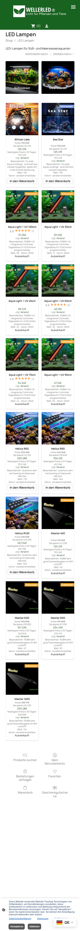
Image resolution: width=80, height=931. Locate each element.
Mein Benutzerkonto (55, 761)
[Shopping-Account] (46, 26)
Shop (9, 40)
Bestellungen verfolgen (25, 778)
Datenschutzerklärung (20, 918)
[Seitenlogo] (40, 11)
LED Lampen (25, 40)
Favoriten (54, 776)
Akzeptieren (16, 926)
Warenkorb (25, 792)
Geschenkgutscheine (55, 794)
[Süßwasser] (22, 72)
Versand (24, 157)
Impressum (42, 918)
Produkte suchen (25, 760)
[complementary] (65, 922)
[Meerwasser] (57, 72)
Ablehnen (34, 926)
